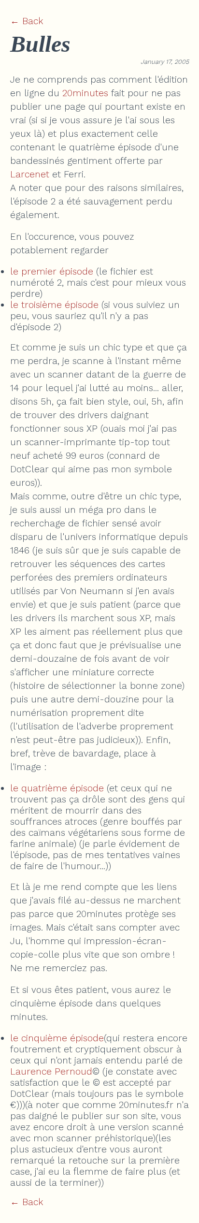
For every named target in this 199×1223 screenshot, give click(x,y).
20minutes (85, 93)
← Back (26, 21)
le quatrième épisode (57, 788)
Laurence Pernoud (51, 1071)
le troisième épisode (54, 304)
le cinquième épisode (57, 1038)
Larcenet (29, 174)
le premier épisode (51, 271)
